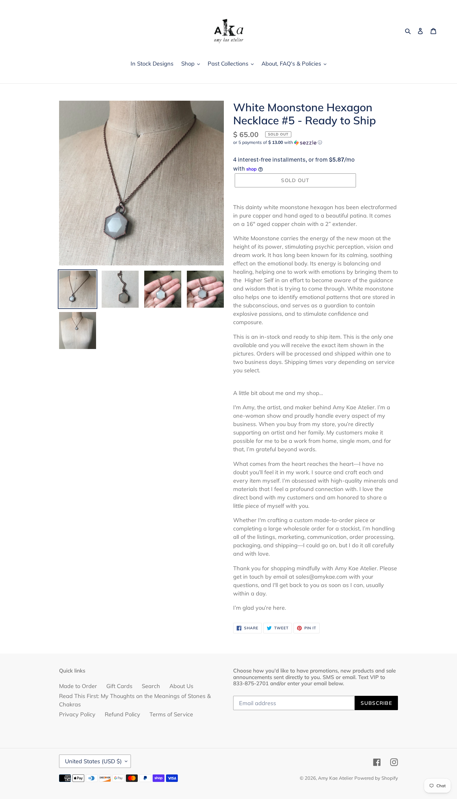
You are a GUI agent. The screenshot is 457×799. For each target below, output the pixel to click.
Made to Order (78, 686)
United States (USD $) (93, 761)
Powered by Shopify (376, 778)
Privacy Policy (77, 714)
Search (151, 686)
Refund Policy (122, 714)
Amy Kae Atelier (335, 778)
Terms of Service (171, 714)
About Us (181, 686)
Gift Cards (119, 686)
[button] (277, 142)
